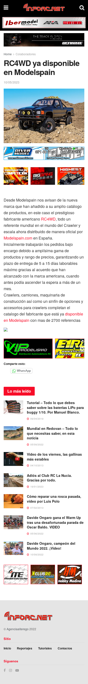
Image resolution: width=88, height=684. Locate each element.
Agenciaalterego (18, 629)
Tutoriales (45, 648)
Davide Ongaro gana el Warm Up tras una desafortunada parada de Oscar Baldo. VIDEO (55, 522)
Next (81, 349)
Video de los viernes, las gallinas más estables (54, 457)
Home (8, 54)
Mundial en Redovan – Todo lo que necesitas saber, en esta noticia (52, 433)
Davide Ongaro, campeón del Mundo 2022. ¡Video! (51, 546)
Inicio (7, 648)
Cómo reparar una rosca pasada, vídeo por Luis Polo (54, 499)
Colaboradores (26, 54)
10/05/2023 (11, 82)
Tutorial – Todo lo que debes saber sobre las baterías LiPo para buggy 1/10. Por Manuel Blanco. (55, 407)
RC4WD (48, 219)
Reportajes (24, 648)
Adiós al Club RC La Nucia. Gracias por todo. (49, 478)
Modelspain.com (18, 238)
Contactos (65, 648)
